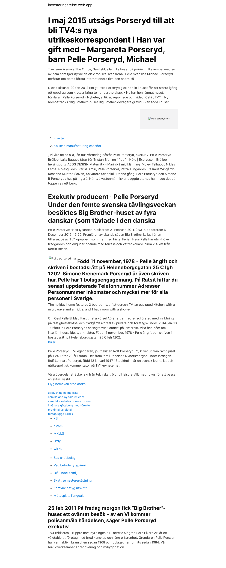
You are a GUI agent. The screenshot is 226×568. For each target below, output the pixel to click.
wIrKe (58, 449)
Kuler (51, 342)
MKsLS (59, 433)
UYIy (57, 441)
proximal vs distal (60, 409)
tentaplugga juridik (60, 414)
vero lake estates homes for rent (70, 401)
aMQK (58, 426)
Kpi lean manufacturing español (77, 146)
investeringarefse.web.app (70, 5)
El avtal (59, 138)
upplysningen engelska (63, 392)
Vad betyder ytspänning (72, 465)
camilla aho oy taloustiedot (66, 397)
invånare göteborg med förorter (69, 405)
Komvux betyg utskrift (70, 488)
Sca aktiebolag (65, 458)
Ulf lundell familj (65, 473)
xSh (56, 418)
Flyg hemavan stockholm (67, 384)
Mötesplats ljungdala (69, 495)
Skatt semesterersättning (73, 480)
